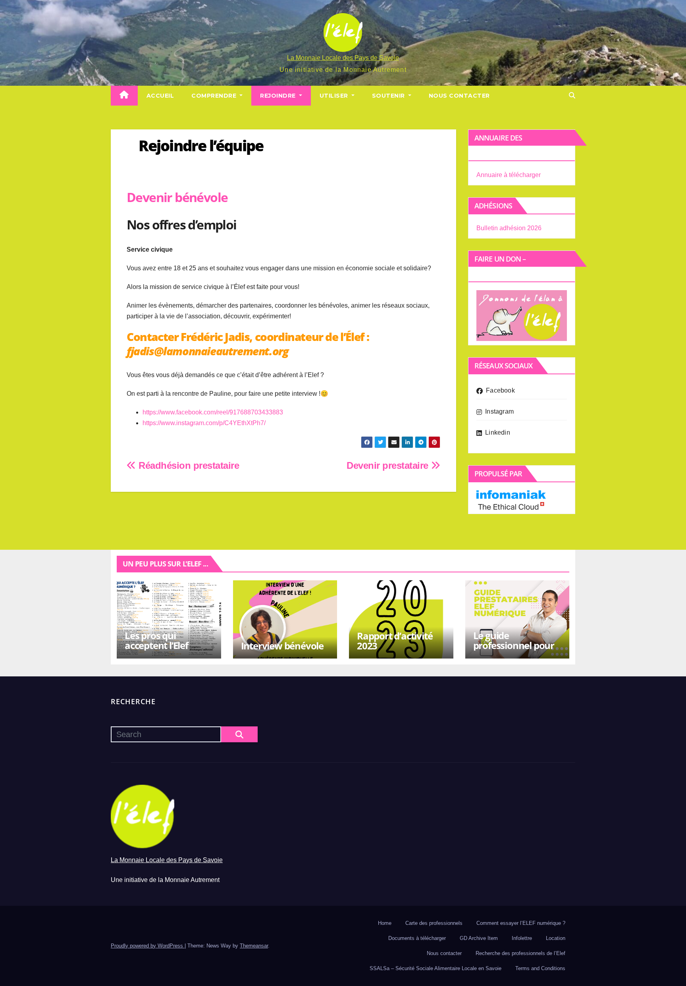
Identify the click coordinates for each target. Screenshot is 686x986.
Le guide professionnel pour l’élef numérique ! (513, 645)
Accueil (160, 95)
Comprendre (214, 95)
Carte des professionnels (433, 923)
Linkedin (497, 432)
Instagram (499, 411)
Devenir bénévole (177, 197)
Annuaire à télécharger (508, 174)
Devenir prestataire (389, 465)
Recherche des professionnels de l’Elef (520, 953)
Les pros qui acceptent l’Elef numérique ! (156, 645)
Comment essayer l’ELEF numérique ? (520, 923)
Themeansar (254, 946)
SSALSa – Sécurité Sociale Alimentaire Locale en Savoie (435, 968)
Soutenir (389, 95)
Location (555, 938)
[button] (572, 95)
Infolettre (522, 938)
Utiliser (335, 95)
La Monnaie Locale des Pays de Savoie (343, 57)
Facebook (500, 390)
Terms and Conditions (540, 968)
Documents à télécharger (417, 938)
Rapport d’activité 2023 (394, 640)
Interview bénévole (282, 645)
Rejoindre (278, 95)
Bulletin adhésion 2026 (508, 228)
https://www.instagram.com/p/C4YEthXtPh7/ (204, 423)
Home (384, 923)
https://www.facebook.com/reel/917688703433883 (213, 412)
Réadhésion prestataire (187, 465)
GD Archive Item (479, 938)
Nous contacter (459, 95)
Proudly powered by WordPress (148, 946)
